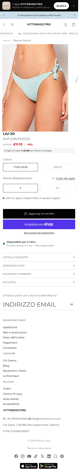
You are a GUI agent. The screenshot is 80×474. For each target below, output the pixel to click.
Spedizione (10, 327)
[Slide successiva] (74, 15)
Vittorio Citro (43, 440)
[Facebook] (16, 456)
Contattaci (10, 347)
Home (6, 40)
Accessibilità (11, 404)
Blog (6, 365)
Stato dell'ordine (13, 337)
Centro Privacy (12, 393)
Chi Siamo (9, 360)
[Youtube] (29, 456)
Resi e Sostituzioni (15, 332)
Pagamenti (10, 342)
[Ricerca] (12, 25)
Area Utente (11, 399)
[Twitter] (42, 456)
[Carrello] (74, 25)
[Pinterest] (62, 456)
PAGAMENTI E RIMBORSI (17, 274)
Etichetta (9, 282)
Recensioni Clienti (14, 370)
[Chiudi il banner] (73, 5)
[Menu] (4, 24)
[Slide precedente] (4, 15)
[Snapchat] (55, 456)
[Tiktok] (35, 456)
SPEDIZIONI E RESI (14, 265)
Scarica (61, 5)
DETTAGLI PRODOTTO (15, 257)
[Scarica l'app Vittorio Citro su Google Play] (49, 466)
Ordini (7, 388)
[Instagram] (22, 456)
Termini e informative (39, 448)
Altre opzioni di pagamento (39, 233)
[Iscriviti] (71, 304)
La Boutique (11, 376)
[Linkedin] (49, 456)
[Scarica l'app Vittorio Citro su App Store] (29, 466)
